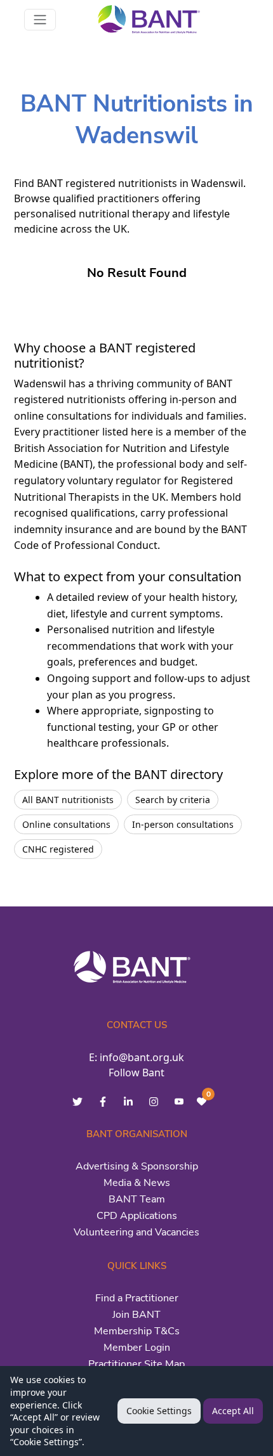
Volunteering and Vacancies (136, 1232)
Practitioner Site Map (136, 1364)
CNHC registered (58, 849)
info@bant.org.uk (142, 1057)
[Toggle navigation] (40, 19)
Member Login (136, 1348)
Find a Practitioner (136, 1298)
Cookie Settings (159, 1411)
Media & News (136, 1183)
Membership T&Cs (137, 1331)
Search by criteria (172, 800)
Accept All (233, 1411)
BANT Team (137, 1199)
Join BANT (136, 1315)
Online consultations (66, 824)
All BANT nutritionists (68, 800)
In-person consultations (183, 824)
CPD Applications (137, 1216)
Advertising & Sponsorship (137, 1166)
